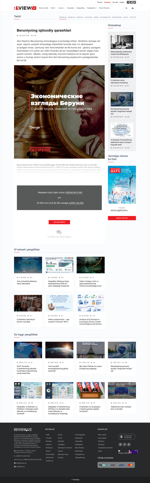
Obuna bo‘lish (122, 218)
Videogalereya (80, 457)
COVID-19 (49, 461)
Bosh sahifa (43, 8)
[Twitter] (134, 2)
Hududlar (70, 8)
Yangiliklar (61, 444)
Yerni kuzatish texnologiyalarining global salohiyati (58, 368)
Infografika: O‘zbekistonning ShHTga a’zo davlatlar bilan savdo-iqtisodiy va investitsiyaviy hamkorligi (59, 410)
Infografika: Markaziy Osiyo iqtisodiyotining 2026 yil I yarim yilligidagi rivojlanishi (58, 283)
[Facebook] (128, 2)
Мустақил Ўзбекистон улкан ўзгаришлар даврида (90, 367)
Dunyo (125, 17)
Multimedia (79, 451)
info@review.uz (21, 463)
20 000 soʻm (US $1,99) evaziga (60, 203)
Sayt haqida (102, 438)
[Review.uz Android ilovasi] (126, 437)
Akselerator (117, 17)
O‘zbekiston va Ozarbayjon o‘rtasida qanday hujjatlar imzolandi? (89, 409)
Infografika (80, 8)
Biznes (96, 17)
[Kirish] (133, 8)
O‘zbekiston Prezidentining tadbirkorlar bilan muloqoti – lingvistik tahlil (121, 142)
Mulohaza (88, 17)
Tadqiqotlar (91, 8)
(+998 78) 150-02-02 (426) (32, 459)
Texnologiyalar (80, 435)
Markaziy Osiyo (63, 454)
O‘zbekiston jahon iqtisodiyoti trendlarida (119, 81)
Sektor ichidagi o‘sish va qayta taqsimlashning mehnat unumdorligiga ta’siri (90, 283)
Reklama (101, 441)
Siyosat (60, 451)
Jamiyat (60, 457)
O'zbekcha (107, 2)
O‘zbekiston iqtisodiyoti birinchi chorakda (26, 321)
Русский (115, 2)
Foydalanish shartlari (105, 448)
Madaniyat (78, 438)
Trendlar (62, 17)
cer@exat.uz (20, 466)
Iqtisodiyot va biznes (65, 448)
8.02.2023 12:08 (24, 35)
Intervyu (80, 17)
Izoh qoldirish (59, 222)
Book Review (104, 8)
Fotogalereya (79, 454)
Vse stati (133, 17)
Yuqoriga (75, 479)
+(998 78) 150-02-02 (23, 456)
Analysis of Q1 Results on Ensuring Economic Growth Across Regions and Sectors (90, 322)
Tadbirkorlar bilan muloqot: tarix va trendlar (121, 408)
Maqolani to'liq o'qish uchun (60, 192)
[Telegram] (131, 2)
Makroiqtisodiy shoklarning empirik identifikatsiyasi (121, 53)
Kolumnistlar (105, 17)
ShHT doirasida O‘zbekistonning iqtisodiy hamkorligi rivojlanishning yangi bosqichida (27, 369)
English (122, 2)
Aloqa (100, 451)
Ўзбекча (99, 2)
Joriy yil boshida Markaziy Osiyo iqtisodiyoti (27, 282)
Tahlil (53, 8)
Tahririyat (101, 444)
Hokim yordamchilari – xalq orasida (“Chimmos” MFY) (58, 321)
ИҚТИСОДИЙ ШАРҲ (119, 210)
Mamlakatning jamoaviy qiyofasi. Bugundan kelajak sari (121, 111)
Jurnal (61, 8)
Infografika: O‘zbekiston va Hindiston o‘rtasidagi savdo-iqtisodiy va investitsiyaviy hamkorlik (28, 410)
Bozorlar (71, 17)
